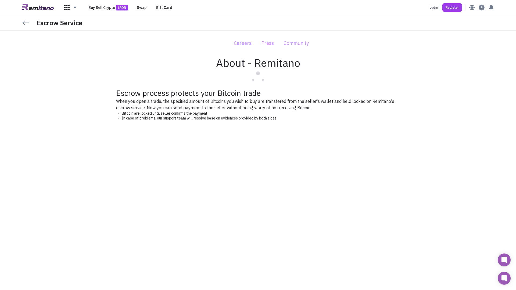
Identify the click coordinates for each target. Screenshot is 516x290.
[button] (70, 7)
